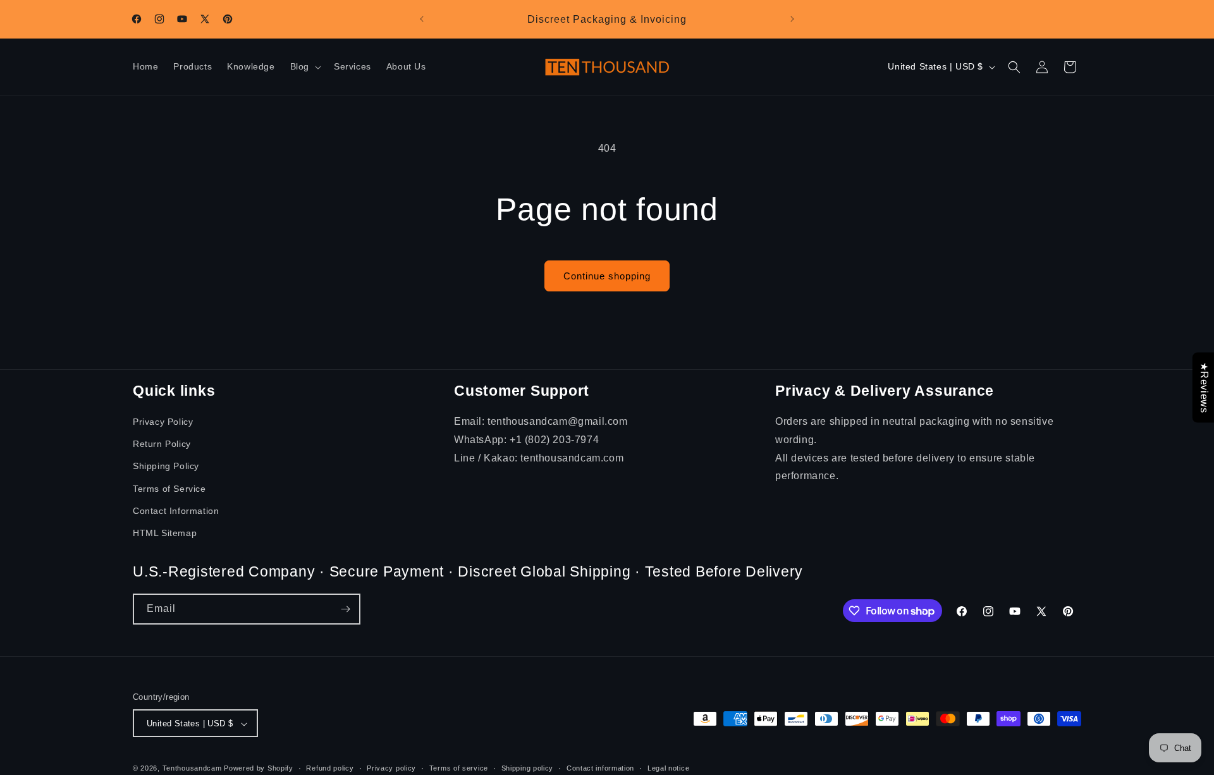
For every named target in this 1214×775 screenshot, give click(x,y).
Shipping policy (527, 768)
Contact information (600, 768)
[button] (304, 67)
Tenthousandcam (192, 768)
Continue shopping (607, 276)
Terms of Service (169, 489)
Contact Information (176, 511)
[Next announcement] (792, 19)
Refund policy (329, 768)
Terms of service (458, 768)
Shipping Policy (166, 466)
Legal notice (668, 768)
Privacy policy (391, 768)
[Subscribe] (345, 609)
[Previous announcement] (422, 19)
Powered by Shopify (258, 768)
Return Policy (162, 444)
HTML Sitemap (165, 533)
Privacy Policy (163, 422)
